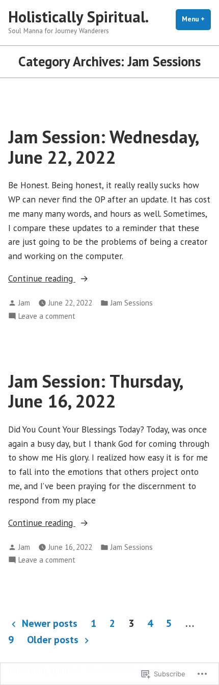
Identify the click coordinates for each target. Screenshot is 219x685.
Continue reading (41, 279)
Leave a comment (46, 316)
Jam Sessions (132, 303)
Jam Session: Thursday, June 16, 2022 (95, 391)
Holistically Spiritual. (78, 17)
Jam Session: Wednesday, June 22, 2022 (103, 146)
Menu (196, 19)
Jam (24, 303)
